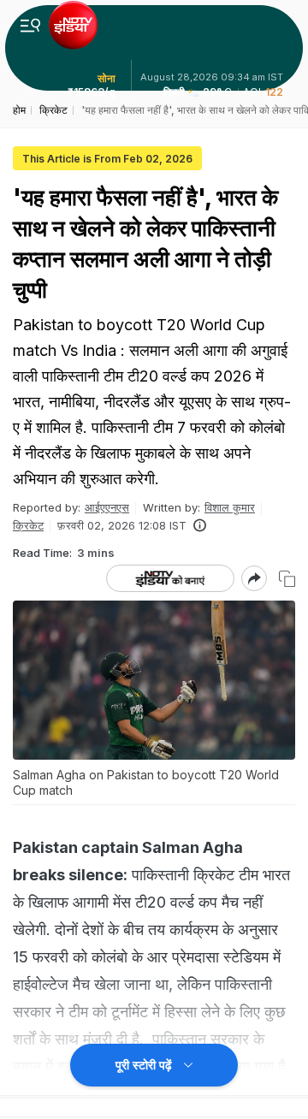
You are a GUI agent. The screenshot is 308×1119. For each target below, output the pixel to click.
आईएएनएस (107, 507)
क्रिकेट (28, 525)
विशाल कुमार (229, 507)
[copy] (287, 579)
